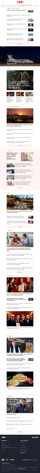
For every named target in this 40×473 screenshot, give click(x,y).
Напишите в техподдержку (6, 463)
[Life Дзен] (32, 437)
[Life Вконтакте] (37, 437)
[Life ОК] (36, 437)
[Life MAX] (34, 437)
